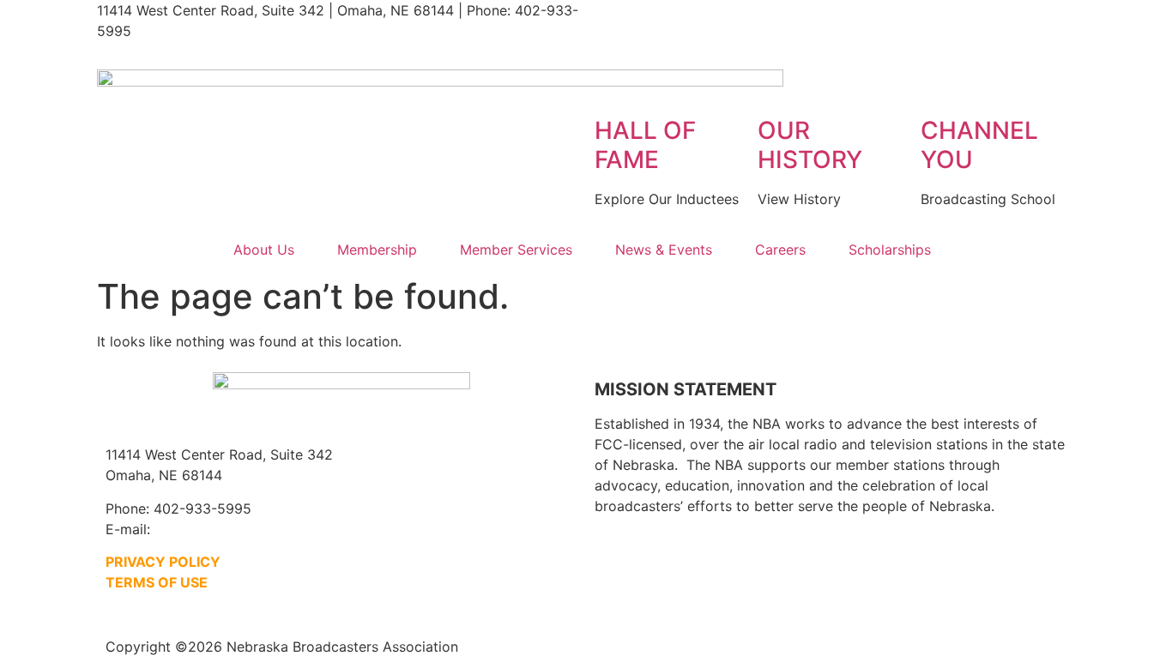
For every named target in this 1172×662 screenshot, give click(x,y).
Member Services (516, 249)
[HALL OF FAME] (616, 83)
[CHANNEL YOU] (942, 83)
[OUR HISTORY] (779, 83)
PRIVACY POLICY (163, 561)
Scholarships (890, 249)
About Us (263, 249)
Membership (377, 249)
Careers (780, 249)
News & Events (663, 249)
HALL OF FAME (645, 145)
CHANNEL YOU (979, 145)
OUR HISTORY (810, 145)
